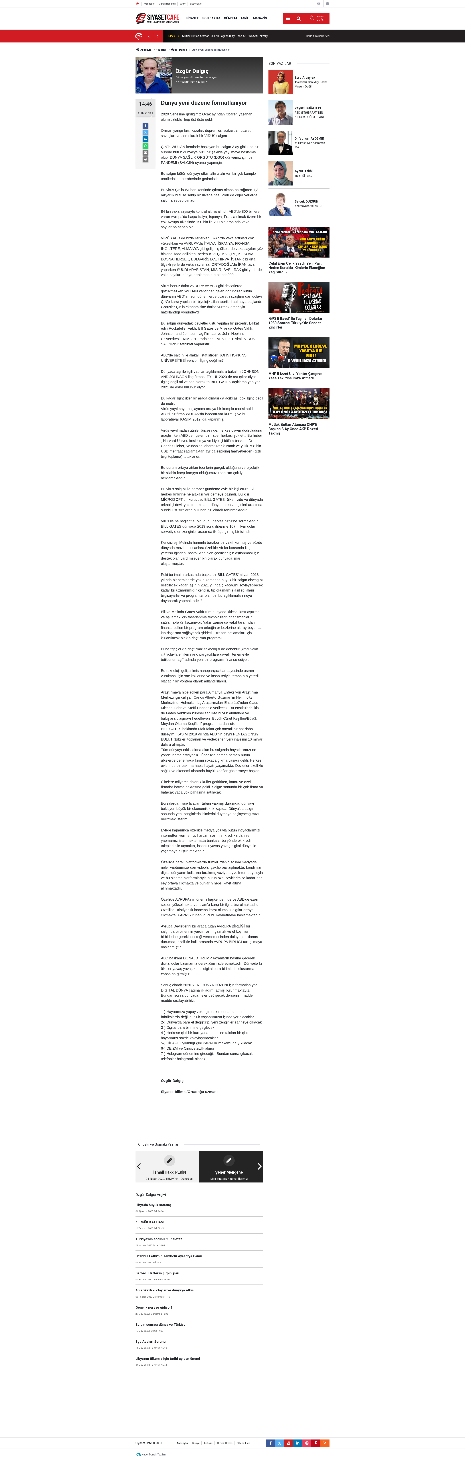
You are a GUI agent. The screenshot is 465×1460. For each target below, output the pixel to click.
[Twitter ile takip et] (279, 1443)
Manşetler (149, 3)
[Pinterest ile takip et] (315, 1443)
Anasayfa (145, 49)
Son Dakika (211, 18)
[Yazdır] (145, 159)
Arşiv (182, 3)
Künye (196, 1443)
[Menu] (288, 18)
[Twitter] (145, 132)
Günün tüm (317, 36)
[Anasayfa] (138, 3)
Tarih (244, 18)
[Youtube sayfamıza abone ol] (288, 1443)
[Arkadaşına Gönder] (145, 153)
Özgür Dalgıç (179, 49)
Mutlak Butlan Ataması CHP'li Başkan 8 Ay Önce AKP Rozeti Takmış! (225, 36)
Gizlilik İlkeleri (224, 1443)
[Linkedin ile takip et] (297, 1443)
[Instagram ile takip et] (306, 1443)
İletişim (208, 1443)
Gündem (230, 18)
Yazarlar (161, 49)
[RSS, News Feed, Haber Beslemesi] (324, 1443)
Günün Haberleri (167, 3)
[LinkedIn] (145, 139)
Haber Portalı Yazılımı (154, 1454)
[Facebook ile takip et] (270, 1443)
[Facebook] (145, 126)
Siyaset (192, 18)
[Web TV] (319, 3)
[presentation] (148, 36)
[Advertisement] (105, 96)
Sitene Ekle (195, 3)
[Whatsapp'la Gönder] (145, 146)
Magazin (260, 18)
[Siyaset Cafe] (157, 18)
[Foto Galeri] (327, 3)
